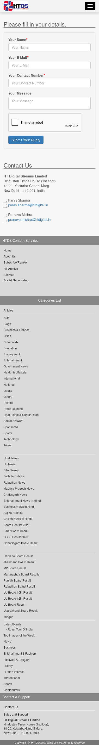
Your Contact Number (25, 75)
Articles (8, 310)
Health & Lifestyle (15, 372)
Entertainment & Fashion (20, 653)
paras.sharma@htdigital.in (28, 205)
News (7, 641)
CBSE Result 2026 (16, 537)
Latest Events (12, 624)
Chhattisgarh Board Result (21, 543)
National (9, 384)
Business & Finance (17, 330)
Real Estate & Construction (21, 415)
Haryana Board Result (18, 556)
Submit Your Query (26, 139)
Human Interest (14, 672)
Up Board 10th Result (18, 592)
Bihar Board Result (16, 531)
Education (10, 348)
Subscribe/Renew (15, 262)
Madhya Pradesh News (19, 488)
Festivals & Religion (17, 659)
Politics (8, 402)
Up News (10, 464)
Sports (8, 433)
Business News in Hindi (19, 506)
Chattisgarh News (15, 494)
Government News (16, 366)
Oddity (8, 390)
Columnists (11, 342)
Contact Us (11, 707)
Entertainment (13, 360)
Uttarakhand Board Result (20, 610)
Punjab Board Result (17, 580)
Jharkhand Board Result (19, 562)
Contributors (12, 690)
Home (8, 250)
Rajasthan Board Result (19, 586)
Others (8, 396)
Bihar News (11, 470)
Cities (7, 336)
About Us (10, 256)
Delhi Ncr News (14, 476)
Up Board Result (14, 604)
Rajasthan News (14, 482)
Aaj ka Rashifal (13, 512)
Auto (7, 318)
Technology (11, 439)
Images (8, 617)
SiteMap (9, 274)
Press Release (13, 408)
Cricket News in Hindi (18, 518)
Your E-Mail (17, 57)
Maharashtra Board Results (21, 574)
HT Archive (11, 268)
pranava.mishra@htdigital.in (29, 219)
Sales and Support (16, 714)
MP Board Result (15, 568)
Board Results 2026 (17, 525)
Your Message (19, 93)
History (8, 666)
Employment (12, 354)
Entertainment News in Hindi (22, 500)
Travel (8, 445)
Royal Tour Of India (20, 629)
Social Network (13, 421)
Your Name (17, 39)
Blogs (7, 324)
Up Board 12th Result (18, 598)
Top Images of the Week (19, 635)
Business (10, 647)
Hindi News (11, 458)
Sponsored (11, 427)
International (12, 378)
